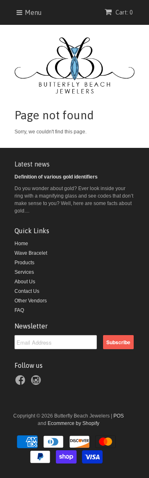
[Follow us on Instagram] (37, 382)
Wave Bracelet (30, 253)
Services (24, 272)
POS (118, 416)
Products (24, 263)
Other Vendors (30, 301)
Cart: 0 (123, 12)
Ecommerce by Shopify (73, 423)
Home (21, 243)
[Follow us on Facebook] (21, 382)
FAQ (19, 310)
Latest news (32, 164)
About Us (24, 282)
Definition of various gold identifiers (56, 177)
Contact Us (26, 291)
